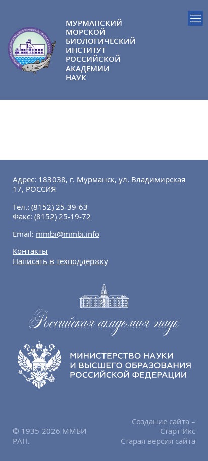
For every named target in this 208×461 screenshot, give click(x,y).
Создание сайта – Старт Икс (163, 426)
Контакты (30, 251)
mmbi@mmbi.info (67, 234)
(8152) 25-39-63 (59, 207)
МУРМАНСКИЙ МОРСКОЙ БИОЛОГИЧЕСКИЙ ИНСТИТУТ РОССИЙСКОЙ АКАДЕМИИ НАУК (85, 50)
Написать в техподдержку (60, 261)
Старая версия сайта (158, 441)
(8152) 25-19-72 (62, 216)
